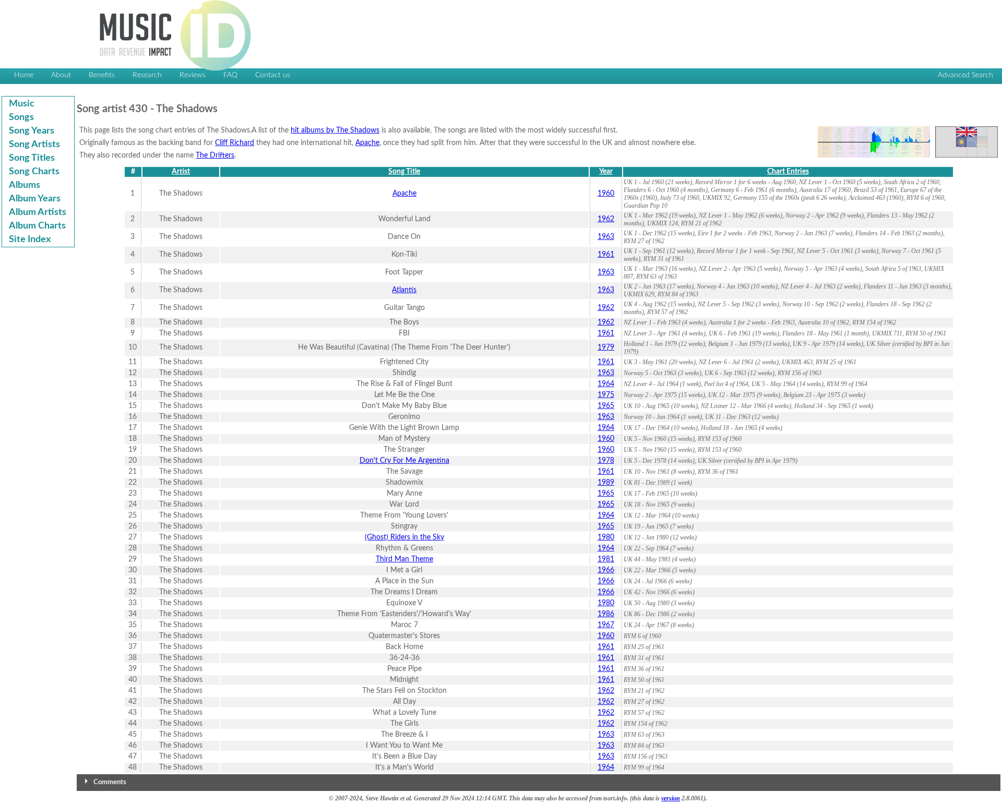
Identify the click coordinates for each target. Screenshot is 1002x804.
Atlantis (404, 290)
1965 (606, 406)
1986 (606, 614)
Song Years (31, 131)
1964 (606, 384)
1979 (606, 347)
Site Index (30, 239)
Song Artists (34, 144)
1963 (606, 237)
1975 (606, 395)
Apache (367, 143)
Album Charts (37, 226)
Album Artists (37, 212)
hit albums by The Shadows (335, 130)
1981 (606, 559)
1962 (606, 219)
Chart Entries (788, 171)
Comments (109, 782)
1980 (606, 537)
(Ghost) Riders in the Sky (404, 537)
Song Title (404, 171)
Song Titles (32, 158)
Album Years (35, 198)
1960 (606, 193)
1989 (606, 482)
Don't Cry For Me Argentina (404, 460)
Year (606, 171)
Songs (21, 117)
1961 (606, 254)
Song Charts (34, 171)
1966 (606, 570)
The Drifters (215, 155)
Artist (181, 171)
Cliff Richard (234, 143)
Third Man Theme (404, 559)
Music (21, 104)
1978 (606, 460)
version (670, 798)
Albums (24, 185)
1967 (606, 625)
